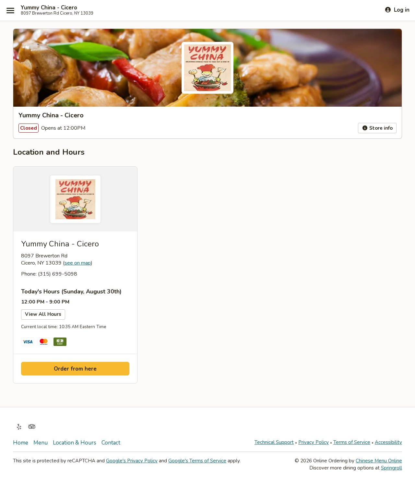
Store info (380, 128)
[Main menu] (10, 10)
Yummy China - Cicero (49, 8)
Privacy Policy (313, 442)
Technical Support (274, 442)
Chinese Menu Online (379, 460)
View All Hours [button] (43, 314)
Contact (110, 442)
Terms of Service (351, 442)
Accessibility (388, 442)
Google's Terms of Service (197, 460)
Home (20, 442)
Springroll (391, 468)
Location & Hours (74, 442)
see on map (78, 263)
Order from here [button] (75, 369)
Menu (40, 442)
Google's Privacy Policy (132, 460)
